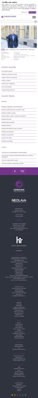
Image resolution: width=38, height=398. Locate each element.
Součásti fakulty (8, 96)
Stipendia (19, 330)
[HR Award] (19, 241)
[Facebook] (14, 171)
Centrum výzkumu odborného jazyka (13, 163)
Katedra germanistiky (8, 122)
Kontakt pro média (19, 382)
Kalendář (19, 390)
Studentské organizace (19, 336)
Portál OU (19, 322)
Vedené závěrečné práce (23, 49)
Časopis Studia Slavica (8, 90)
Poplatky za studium (19, 331)
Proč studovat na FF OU (19, 311)
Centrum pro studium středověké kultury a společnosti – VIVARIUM (19, 277)
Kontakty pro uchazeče (19, 316)
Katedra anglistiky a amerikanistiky (12, 106)
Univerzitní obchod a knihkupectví (19, 288)
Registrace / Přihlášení (19, 346)
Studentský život (19, 314)
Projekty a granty (31, 49)
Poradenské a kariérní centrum (19, 295)
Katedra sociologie (7, 141)
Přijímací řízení (19, 305)
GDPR (19, 367)
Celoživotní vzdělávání (8, 83)
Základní (3, 49)
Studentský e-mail (19, 324)
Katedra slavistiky (9, 67)
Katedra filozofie (6, 119)
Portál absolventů (19, 344)
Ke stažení (19, 389)
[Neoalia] (19, 200)
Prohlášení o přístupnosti (19, 368)
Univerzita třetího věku (19, 374)
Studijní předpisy (19, 335)
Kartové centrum (19, 294)
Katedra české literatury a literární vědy (13, 110)
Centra (4, 147)
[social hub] (22, 171)
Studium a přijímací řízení (9, 74)
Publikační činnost (12, 49)
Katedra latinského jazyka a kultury (12, 128)
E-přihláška (19, 302)
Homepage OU (19, 250)
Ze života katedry (7, 87)
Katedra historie (6, 125)
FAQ (19, 347)
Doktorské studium (19, 310)
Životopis (7, 49)
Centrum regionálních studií (10, 160)
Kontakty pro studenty (19, 338)
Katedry (4, 101)
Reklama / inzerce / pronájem (19, 376)
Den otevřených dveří (19, 313)
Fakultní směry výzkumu (19, 355)
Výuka (18, 49)
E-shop (19, 370)
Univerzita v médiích (19, 387)
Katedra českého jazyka (9, 113)
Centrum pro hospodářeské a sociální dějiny (19, 275)
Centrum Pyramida (19, 289)
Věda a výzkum (6, 80)
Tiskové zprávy (19, 384)
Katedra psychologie (8, 131)
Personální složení (7, 71)
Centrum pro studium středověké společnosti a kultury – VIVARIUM (18, 156)
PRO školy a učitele (19, 371)
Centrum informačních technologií (19, 292)
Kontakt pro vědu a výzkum (19, 360)
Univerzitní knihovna (19, 286)
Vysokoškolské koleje (19, 291)
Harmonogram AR (19, 327)
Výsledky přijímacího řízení (19, 307)
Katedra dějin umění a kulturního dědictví (14, 116)
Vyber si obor (19, 304)
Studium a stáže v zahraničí (19, 328)
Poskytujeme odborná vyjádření (19, 385)
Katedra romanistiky (8, 135)
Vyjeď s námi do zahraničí (9, 77)
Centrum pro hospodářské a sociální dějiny (14, 152)
